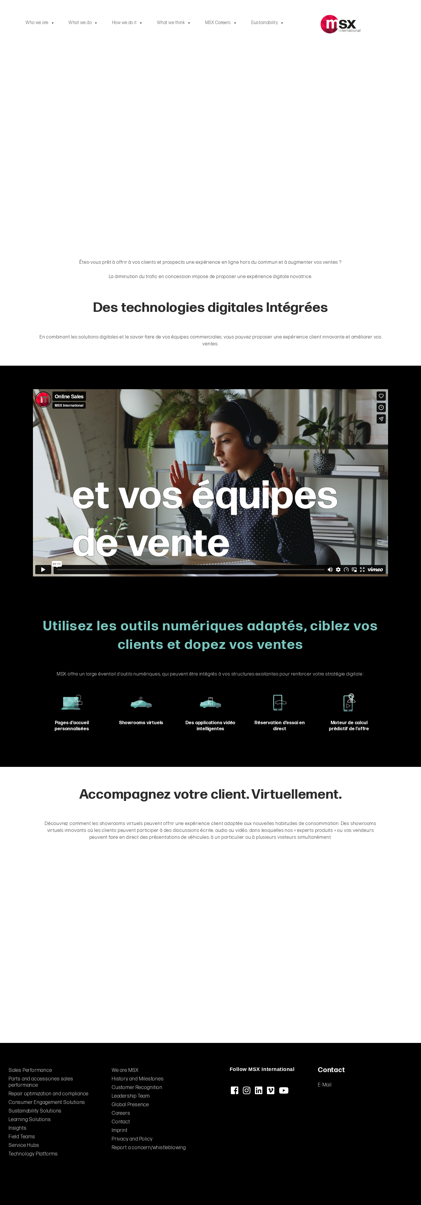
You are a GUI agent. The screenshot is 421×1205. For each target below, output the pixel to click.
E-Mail (325, 1085)
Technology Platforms (33, 1154)
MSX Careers (218, 22)
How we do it (124, 22)
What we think (171, 22)
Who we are (36, 22)
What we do (80, 22)
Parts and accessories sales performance (41, 1082)
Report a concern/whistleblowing (149, 1148)
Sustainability (264, 22)
